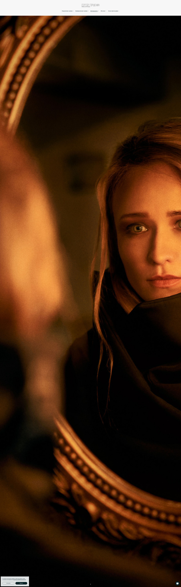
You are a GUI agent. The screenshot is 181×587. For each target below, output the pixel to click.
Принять (21, 583)
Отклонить (8, 583)
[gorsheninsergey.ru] (90, 5)
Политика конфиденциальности (19, 579)
